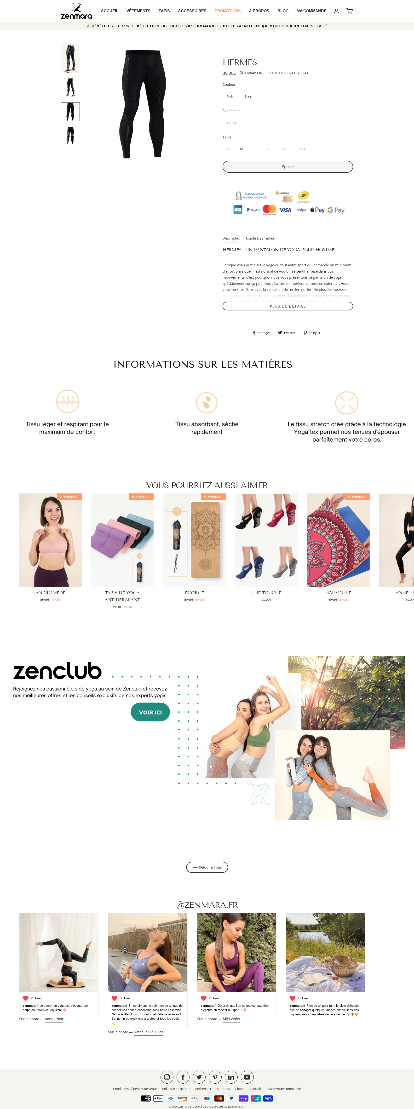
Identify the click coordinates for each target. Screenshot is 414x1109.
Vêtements (138, 11)
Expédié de (232, 110)
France (231, 122)
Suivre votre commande (284, 1088)
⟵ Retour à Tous (207, 867)
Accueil (109, 11)
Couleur (229, 84)
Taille (227, 137)
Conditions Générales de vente (135, 1088)
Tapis (164, 11)
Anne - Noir (54, 1018)
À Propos (259, 11)
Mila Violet (231, 1018)
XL (269, 149)
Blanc (248, 96)
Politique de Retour (176, 1088)
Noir (230, 96)
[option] (143, 103)
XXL (285, 149)
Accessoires (192, 11)
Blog (282, 11)
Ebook (239, 1088)
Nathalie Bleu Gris (148, 1031)
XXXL (303, 149)
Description (232, 238)
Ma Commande (312, 11)
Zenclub (255, 1088)
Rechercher (203, 1088)
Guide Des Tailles (260, 238)
